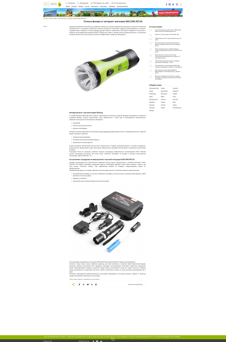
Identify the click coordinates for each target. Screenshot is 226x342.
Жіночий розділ (153, 99)
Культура (175, 99)
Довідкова (112, 6)
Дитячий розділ (177, 107)
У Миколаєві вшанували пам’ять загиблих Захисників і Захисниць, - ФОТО (167, 61)
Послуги (163, 105)
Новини (71, 3)
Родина (175, 105)
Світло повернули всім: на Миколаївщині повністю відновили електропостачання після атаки (168, 50)
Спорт (174, 96)
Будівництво (152, 93)
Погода (87, 6)
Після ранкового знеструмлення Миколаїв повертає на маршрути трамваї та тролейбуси (168, 66)
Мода (174, 102)
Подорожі (152, 107)
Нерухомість (94, 6)
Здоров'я (175, 88)
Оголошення (120, 3)
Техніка (163, 88)
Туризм (151, 91)
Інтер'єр (163, 102)
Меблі (162, 96)
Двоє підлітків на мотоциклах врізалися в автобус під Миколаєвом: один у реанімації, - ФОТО (168, 44)
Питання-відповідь (122, 6)
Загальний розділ (154, 88)
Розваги (175, 93)
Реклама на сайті (101, 3)
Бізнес (151, 96)
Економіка (152, 102)
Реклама (151, 110)
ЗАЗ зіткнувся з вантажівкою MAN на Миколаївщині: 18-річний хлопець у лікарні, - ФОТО (168, 71)
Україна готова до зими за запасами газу (167, 34)
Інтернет (163, 99)
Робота (163, 107)
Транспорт (175, 91)
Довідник (84, 3)
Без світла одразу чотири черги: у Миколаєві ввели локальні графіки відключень (168, 30)
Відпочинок (164, 93)
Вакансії (81, 6)
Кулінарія (151, 105)
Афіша (68, 6)
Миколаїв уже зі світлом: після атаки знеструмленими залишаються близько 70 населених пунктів (167, 56)
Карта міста (103, 6)
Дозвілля (74, 6)
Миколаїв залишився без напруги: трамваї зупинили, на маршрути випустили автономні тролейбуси (168, 77)
